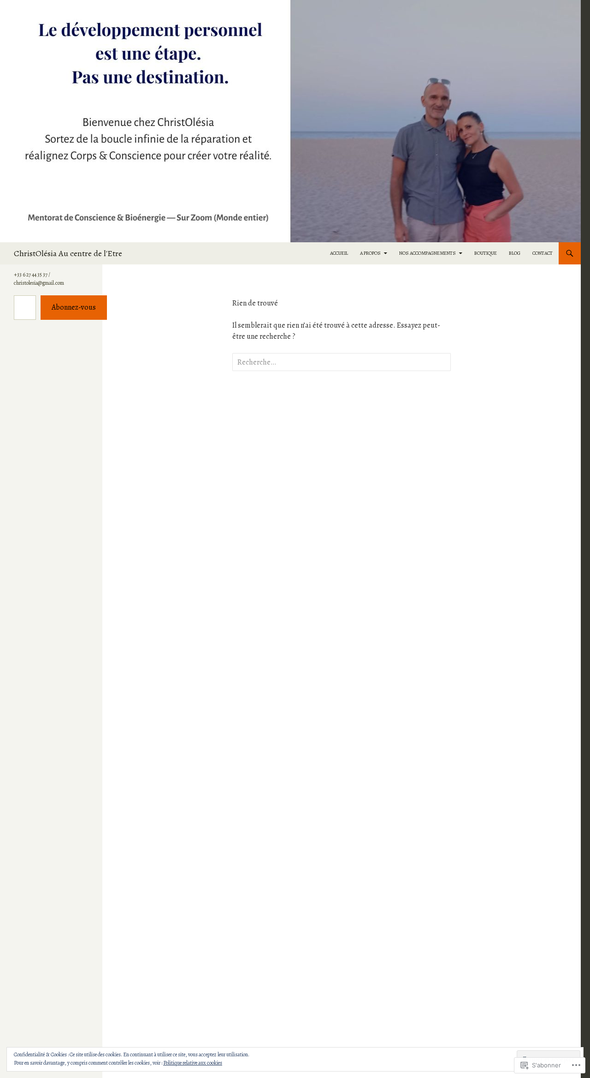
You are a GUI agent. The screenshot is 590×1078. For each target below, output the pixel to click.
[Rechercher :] (341, 362)
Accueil (339, 253)
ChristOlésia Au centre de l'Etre (68, 253)
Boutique (485, 253)
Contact (542, 253)
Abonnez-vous (74, 307)
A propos (370, 253)
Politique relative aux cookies (192, 1062)
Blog (514, 253)
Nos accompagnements (427, 253)
